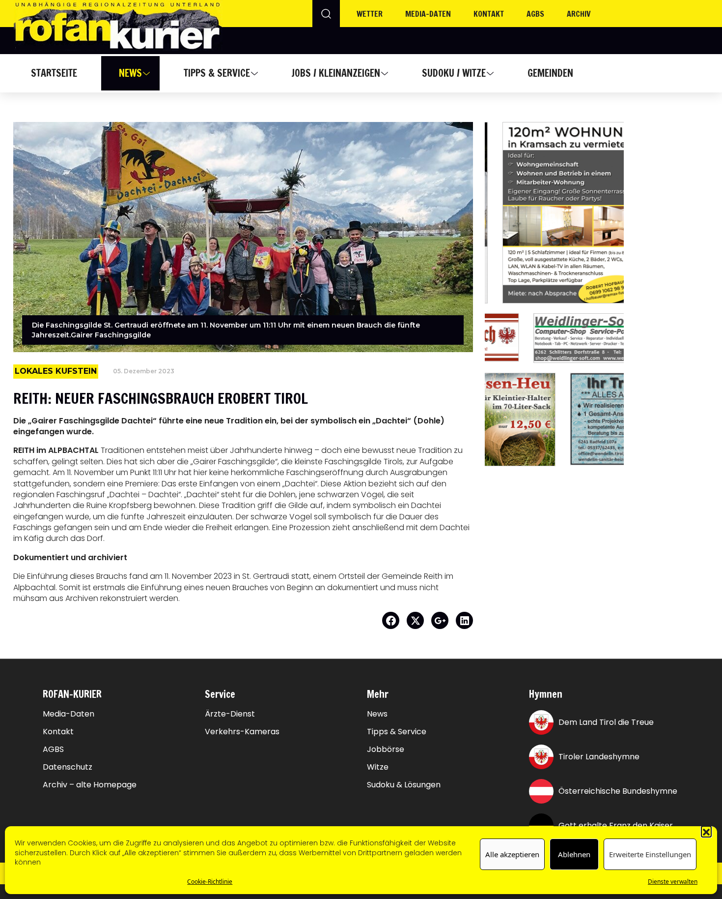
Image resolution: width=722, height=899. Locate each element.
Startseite (54, 73)
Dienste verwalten (672, 881)
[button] (706, 831)
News (130, 73)
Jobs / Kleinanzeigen (335, 73)
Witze (378, 767)
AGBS (535, 13)
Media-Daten (68, 714)
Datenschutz (67, 767)
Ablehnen (574, 854)
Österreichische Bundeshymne (617, 791)
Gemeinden (550, 73)
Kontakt (488, 13)
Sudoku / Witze (454, 73)
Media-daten (428, 13)
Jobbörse (385, 749)
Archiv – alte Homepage (90, 785)
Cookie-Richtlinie (209, 881)
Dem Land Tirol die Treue (606, 722)
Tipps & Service (217, 73)
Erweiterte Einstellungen (650, 854)
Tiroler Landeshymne (598, 756)
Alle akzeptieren (512, 854)
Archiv (579, 13)
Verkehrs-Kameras (242, 732)
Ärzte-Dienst (230, 714)
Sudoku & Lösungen (404, 785)
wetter (370, 13)
